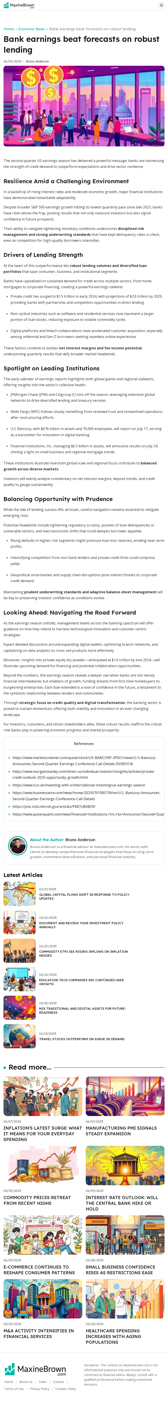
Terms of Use (14, 1389)
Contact (58, 1382)
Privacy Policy (39, 1389)
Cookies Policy (65, 1389)
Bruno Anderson (37, 61)
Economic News (31, 29)
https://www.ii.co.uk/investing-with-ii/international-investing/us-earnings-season (78, 785)
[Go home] (21, 5)
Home (9, 29)
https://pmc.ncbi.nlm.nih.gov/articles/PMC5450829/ (53, 806)
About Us (25, 1382)
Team (42, 1382)
